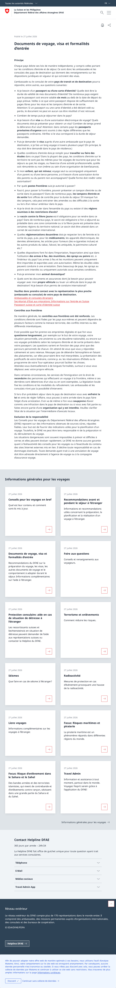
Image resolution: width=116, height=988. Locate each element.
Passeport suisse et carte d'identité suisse (37, 304)
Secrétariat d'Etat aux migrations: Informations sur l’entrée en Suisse (51, 301)
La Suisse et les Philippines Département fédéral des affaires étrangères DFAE (39, 11)
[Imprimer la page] (102, 25)
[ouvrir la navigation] (109, 13)
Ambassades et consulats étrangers (33, 298)
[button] (111, 904)
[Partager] (109, 25)
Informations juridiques (48, 972)
